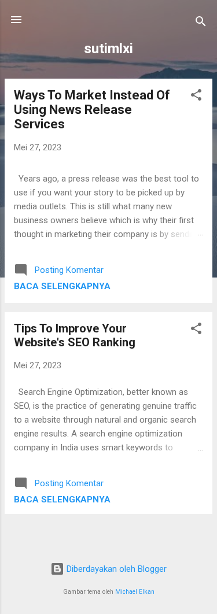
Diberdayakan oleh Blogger (115, 569)
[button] (196, 97)
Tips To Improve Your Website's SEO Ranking (74, 335)
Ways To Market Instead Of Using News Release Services (92, 109)
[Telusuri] (201, 23)
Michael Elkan (135, 591)
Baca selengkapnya (62, 286)
